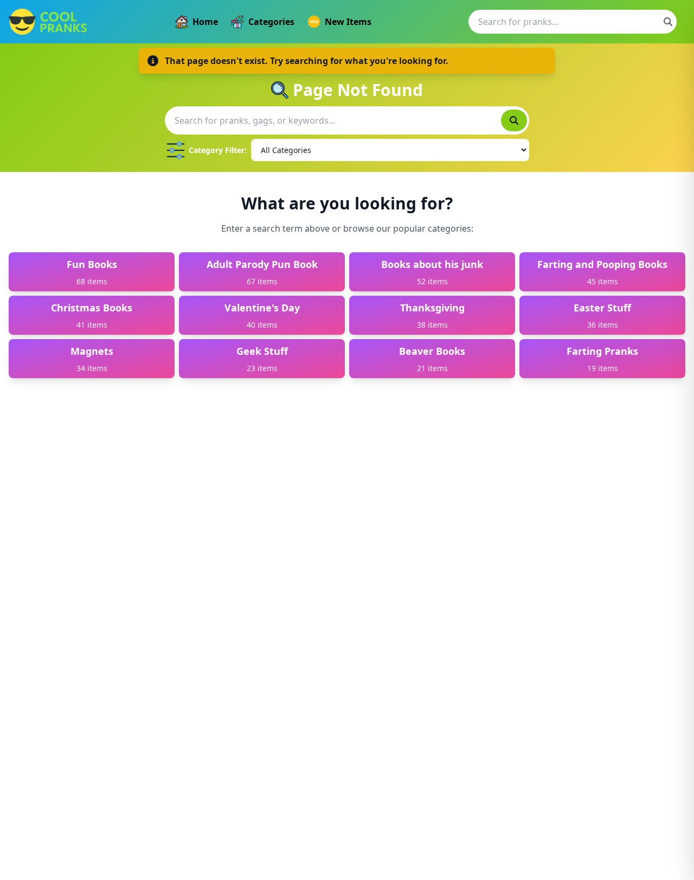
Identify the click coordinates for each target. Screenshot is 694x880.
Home (205, 22)
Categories (271, 22)
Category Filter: (218, 150)
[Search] (668, 21)
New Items (348, 22)
